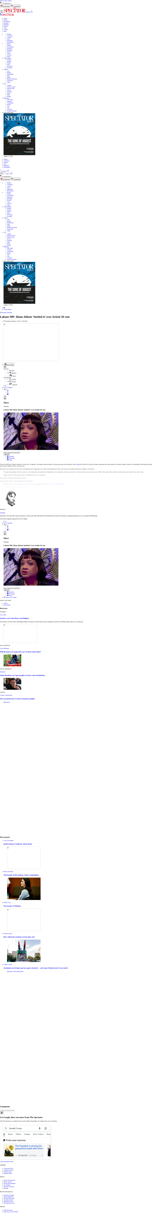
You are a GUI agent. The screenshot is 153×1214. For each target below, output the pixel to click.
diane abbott (7, 605)
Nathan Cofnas (8, 964)
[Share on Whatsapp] (7, 394)
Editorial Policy (8, 1173)
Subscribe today (8, 1210)
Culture (9, 37)
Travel (9, 90)
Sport (8, 93)
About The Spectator (9, 1180)
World (9, 63)
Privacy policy (8, 1182)
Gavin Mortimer (4, 648)
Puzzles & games (12, 111)
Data (8, 64)
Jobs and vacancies (9, 1186)
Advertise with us (8, 1170)
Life (5, 83)
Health (9, 96)
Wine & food (10, 88)
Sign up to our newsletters (11, 1211)
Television (10, 80)
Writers (6, 20)
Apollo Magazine (8, 1196)
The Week (10, 99)
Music (9, 77)
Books (9, 72)
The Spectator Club (9, 1203)
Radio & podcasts (12, 79)
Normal (14, 381)
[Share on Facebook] (7, 391)
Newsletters (7, 21)
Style (8, 95)
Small (12, 370)
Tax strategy (7, 1185)
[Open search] (1, 171)
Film (8, 75)
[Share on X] (7, 392)
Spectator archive (8, 1200)
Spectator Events (8, 1201)
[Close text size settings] (5, 367)
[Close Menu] (1, 173)
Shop (5, 31)
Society (9, 61)
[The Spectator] (15, 12)
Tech (8, 39)
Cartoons (9, 109)
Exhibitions (10, 74)
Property (9, 91)
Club (5, 28)
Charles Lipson (8, 933)
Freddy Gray (7, 902)
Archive (6, 29)
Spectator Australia (9, 1195)
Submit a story (8, 1171)
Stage (8, 82)
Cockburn (10, 36)
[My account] (32, 12)
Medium (14, 373)
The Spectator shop (9, 1198)
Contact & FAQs (8, 1168)
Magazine (10, 40)
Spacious (14, 384)
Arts (8, 71)
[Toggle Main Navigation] (2, 11)
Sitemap (6, 1188)
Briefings (6, 25)
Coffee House (7, 58)
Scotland (9, 67)
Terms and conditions (9, 1183)
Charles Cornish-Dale (6, 695)
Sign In (28, 12)
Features (9, 101)
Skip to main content (6, 1)
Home (5, 18)
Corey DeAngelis (8, 840)
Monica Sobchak (8, 871)
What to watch (11, 87)
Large (14, 376)
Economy (9, 66)
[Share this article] (5, 396)
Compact (13, 379)
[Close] (2, 1112)
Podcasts (6, 23)
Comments (9, 387)
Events (5, 26)
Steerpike (2, 513)
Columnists (10, 103)
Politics (9, 34)
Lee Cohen (3, 615)
